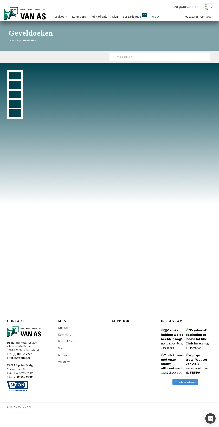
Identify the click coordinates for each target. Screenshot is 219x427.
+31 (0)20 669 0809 (20, 376)
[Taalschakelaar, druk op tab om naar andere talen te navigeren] (208, 7)
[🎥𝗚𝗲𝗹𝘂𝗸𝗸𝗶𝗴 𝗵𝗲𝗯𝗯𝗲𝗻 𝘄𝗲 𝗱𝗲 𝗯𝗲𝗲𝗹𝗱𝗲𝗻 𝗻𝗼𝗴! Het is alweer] (172, 339)
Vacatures (191, 16)
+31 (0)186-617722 (19, 354)
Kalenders (79, 16)
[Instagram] (158, 7)
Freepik (18, 413)
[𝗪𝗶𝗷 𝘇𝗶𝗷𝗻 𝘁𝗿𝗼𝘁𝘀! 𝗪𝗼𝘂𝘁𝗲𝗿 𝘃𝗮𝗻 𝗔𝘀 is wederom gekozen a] (197, 364)
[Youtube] (141, 7)
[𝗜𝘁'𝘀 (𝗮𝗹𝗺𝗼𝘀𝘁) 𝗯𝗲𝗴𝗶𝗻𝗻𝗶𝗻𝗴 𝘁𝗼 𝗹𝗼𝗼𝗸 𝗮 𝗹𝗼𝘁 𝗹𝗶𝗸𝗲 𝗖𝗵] (197, 339)
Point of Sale (99, 16)
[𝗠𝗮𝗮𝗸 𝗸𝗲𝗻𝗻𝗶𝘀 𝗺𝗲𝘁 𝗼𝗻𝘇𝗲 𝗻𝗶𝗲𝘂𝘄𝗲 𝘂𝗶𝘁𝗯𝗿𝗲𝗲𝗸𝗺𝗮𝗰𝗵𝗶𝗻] (172, 364)
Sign (115, 16)
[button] (15, 75)
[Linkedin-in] (150, 7)
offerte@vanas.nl (18, 357)
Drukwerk (60, 16)
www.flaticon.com (28, 413)
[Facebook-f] (133, 7)
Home (11, 40)
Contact (205, 16)
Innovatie (64, 355)
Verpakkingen (134, 16)
